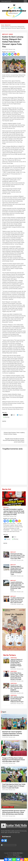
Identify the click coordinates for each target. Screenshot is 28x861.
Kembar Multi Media (18, 853)
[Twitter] (6, 54)
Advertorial (13, 657)
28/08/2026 (13, 669)
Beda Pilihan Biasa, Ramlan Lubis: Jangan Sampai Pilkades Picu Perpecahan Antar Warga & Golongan (16, 676)
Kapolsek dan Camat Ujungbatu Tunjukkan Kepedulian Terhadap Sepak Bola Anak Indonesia (12, 733)
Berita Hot (5, 34)
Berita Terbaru (9, 655)
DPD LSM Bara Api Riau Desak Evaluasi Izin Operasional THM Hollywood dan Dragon (17, 699)
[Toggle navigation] (3, 21)
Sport (4, 712)
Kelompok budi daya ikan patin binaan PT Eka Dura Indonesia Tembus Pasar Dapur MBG (17, 556)
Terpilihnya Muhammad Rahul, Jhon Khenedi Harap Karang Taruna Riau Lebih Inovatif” (17, 600)
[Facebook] (3, 54)
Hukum (11, 34)
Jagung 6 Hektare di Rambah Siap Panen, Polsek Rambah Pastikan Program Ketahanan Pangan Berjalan (16, 663)
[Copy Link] (18, 54)
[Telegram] (12, 54)
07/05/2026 (13, 560)
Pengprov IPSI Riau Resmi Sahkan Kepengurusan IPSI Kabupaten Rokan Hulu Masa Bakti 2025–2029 (13, 759)
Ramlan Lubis (12, 49)
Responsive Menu (25, 1)
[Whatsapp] (9, 54)
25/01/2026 (5, 816)
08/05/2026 (6, 516)
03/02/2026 (5, 737)
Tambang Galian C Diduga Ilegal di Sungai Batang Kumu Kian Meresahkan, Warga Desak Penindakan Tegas (17, 570)
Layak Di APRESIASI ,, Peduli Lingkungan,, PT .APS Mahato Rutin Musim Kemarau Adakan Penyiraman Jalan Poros (17, 586)
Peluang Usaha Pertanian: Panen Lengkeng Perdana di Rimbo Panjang (14, 433)
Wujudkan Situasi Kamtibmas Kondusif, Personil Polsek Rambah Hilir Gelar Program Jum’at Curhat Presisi (13, 440)
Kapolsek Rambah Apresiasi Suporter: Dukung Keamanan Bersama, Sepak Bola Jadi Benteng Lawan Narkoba (13, 812)
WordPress (19, 857)
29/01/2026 (5, 789)
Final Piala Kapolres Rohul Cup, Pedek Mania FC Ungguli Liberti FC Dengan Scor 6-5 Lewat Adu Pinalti (13, 786)
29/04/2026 (13, 576)
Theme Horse (16, 855)
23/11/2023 (5, 49)
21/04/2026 (13, 604)
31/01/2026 (5, 763)
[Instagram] (15, 54)
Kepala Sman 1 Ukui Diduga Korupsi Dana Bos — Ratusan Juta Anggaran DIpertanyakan (16, 688)
